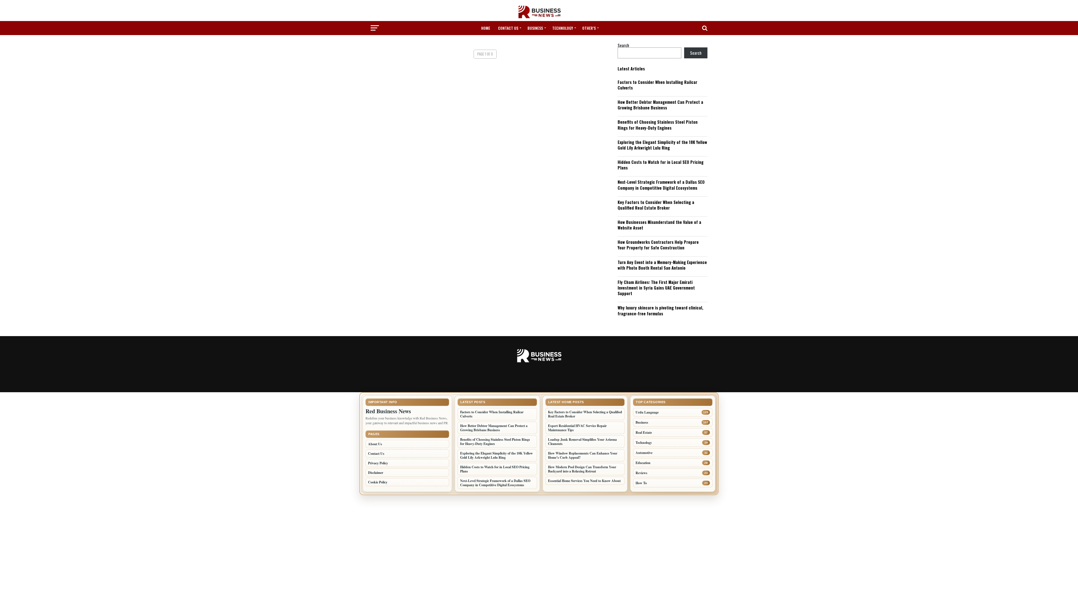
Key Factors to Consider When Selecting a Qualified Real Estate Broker (656, 205)
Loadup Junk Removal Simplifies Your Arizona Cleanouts (582, 441)
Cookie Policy (377, 482)
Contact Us (508, 28)
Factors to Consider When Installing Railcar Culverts (657, 85)
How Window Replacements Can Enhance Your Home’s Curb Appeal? (582, 455)
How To (641, 483)
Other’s (589, 28)
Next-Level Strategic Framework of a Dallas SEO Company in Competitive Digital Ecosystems (661, 184)
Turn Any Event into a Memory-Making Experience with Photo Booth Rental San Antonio (662, 265)
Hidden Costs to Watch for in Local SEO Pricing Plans (661, 165)
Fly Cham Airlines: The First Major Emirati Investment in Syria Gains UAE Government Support (656, 287)
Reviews (641, 473)
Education (643, 463)
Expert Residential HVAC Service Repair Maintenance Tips (577, 427)
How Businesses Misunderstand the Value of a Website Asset (659, 225)
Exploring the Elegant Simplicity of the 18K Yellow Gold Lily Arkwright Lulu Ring (662, 145)
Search (623, 45)
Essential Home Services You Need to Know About (584, 480)
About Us (375, 444)
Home (485, 28)
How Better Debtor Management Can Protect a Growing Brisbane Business (660, 105)
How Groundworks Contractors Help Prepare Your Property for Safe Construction (658, 245)
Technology (562, 28)
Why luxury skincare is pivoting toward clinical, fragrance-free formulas (660, 310)
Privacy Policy (378, 463)
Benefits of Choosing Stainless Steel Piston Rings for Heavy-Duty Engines (658, 124)
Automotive (644, 453)
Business (535, 28)
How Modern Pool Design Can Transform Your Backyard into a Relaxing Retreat (582, 469)
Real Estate (644, 432)
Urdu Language (647, 412)
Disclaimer (375, 472)
